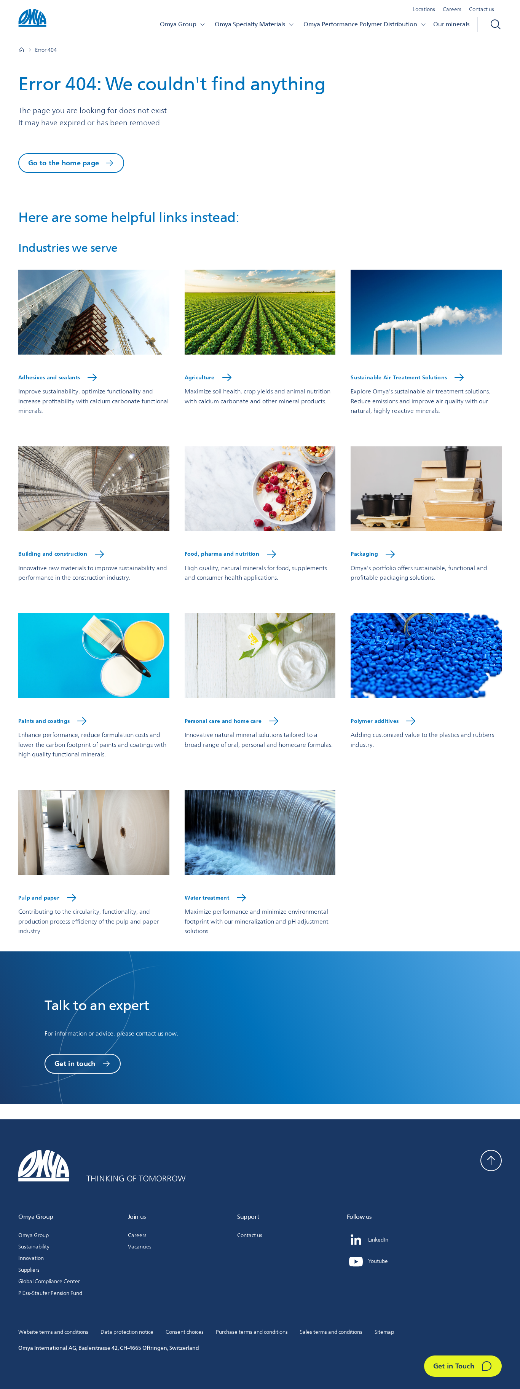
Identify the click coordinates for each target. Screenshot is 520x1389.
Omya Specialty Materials (250, 24)
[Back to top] (491, 1160)
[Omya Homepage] (21, 50)
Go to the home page (63, 162)
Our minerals (451, 24)
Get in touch (74, 1063)
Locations (424, 9)
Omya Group (178, 24)
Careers (452, 9)
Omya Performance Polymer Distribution (360, 24)
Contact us (481, 9)
